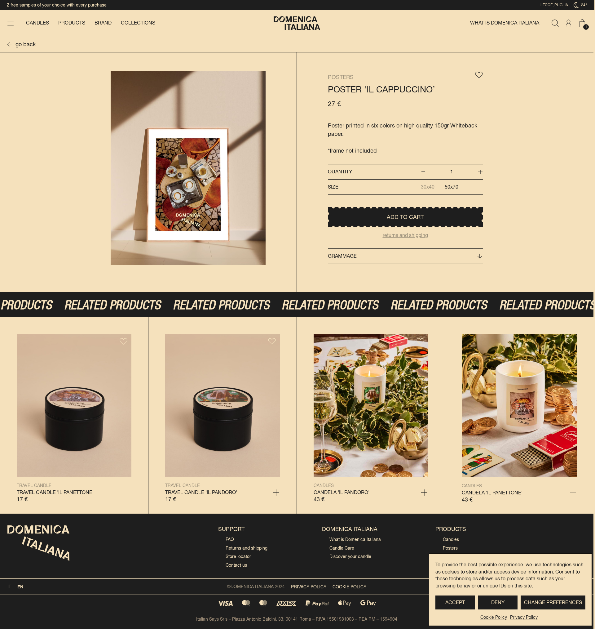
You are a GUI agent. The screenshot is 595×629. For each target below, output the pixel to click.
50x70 (451, 187)
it (9, 586)
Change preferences (553, 602)
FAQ (230, 539)
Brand (103, 23)
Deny (498, 602)
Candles (37, 23)
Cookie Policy (493, 617)
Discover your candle (350, 556)
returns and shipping (405, 235)
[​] (10, 23)
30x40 (427, 187)
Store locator (238, 556)
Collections (138, 23)
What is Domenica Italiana (504, 23)
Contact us (236, 565)
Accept (455, 602)
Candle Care (341, 548)
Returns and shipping (246, 548)
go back (25, 44)
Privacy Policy (524, 617)
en (20, 586)
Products (71, 23)
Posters (341, 77)
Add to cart (405, 217)
